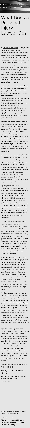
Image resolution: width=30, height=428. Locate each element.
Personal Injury (14, 413)
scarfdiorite (22, 411)
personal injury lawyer (10, 48)
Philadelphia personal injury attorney (13, 103)
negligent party (22, 303)
